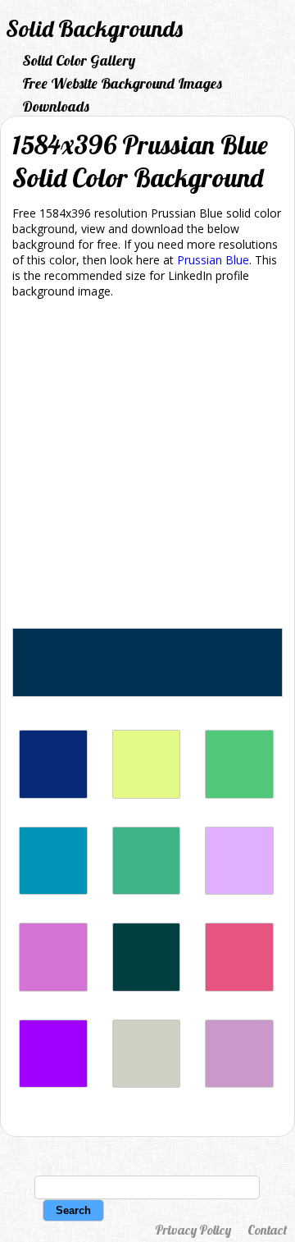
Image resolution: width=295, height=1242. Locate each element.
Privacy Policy (193, 1229)
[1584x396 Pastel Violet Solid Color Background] (239, 1083)
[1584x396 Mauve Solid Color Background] (239, 890)
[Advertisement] (147, 466)
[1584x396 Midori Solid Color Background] (146, 794)
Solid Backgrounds (94, 28)
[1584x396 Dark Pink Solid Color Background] (239, 987)
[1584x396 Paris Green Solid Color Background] (239, 794)
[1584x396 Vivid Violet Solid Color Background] (53, 1083)
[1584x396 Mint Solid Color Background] (146, 890)
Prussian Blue (213, 260)
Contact (267, 1229)
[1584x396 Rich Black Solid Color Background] (146, 987)
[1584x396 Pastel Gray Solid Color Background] (146, 1083)
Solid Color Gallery (78, 60)
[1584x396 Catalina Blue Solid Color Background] (53, 794)
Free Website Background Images (122, 83)
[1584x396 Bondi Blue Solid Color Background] (53, 890)
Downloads (55, 106)
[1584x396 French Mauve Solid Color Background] (53, 987)
